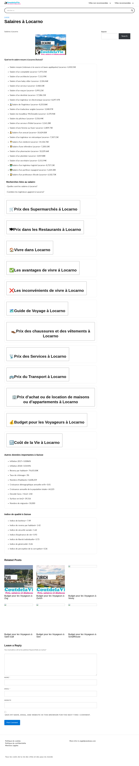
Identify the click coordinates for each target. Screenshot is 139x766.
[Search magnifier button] (132, 10)
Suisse (6, 17)
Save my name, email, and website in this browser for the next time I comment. (48, 715)
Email (7, 689)
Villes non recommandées (98, 3)
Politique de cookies (13, 741)
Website (7, 700)
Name (7, 677)
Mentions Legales (11, 745)
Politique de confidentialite (15, 743)
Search (104, 32)
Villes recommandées (123, 3)
